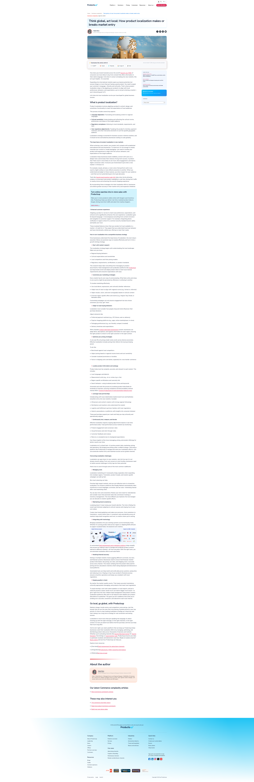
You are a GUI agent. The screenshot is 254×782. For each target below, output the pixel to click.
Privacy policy (90, 777)
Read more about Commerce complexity (103, 706)
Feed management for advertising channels (111, 646)
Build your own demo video (99, 709)
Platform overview (112, 739)
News (88, 743)
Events (150, 743)
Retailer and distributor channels (116, 758)
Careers (89, 745)
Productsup (132, 268)
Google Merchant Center (121, 634)
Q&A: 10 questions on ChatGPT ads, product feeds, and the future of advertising (154, 76)
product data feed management (109, 330)
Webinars (89, 767)
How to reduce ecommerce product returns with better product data (153, 86)
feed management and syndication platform (112, 545)
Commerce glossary (92, 765)
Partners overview (92, 750)
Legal (96, 777)
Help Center (151, 748)
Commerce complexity (96, 13)
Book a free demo (161, 5)
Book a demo (94, 640)
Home (88, 13)
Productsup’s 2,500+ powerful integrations (113, 650)
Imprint (101, 777)
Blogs (88, 760)
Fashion (130, 739)
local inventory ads (111, 636)
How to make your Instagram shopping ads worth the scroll (153, 81)
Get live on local (102, 653)
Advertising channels (113, 751)
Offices (89, 748)
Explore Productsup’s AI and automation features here (115, 390)
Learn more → (95, 205)
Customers (135, 5)
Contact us (151, 739)
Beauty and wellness (133, 745)
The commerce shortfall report (100, 703)
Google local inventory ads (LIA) (106, 177)
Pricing (128, 5)
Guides (89, 762)
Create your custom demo (155, 741)
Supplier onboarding (113, 753)
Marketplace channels (113, 756)
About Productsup (92, 739)
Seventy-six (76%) (126, 73)
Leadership (90, 741)
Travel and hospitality (133, 743)
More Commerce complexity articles (102, 692)
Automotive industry (133, 741)
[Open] (161, 2)
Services (110, 741)
